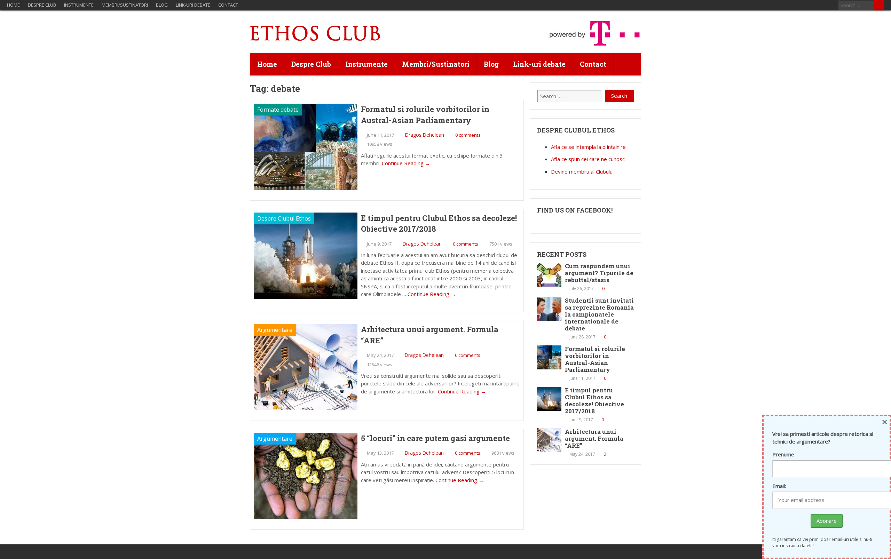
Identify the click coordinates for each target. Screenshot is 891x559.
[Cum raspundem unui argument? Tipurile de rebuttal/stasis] (549, 275)
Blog (162, 5)
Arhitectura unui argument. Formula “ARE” (429, 334)
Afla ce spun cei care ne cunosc (588, 158)
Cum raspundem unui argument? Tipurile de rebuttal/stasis (599, 273)
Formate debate (278, 109)
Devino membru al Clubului (582, 171)
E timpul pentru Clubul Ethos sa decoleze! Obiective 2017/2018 (439, 223)
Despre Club (42, 5)
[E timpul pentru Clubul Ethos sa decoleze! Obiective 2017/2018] (549, 399)
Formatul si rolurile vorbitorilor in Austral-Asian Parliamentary (425, 114)
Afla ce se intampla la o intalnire (588, 146)
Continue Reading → (406, 163)
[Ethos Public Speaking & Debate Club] (315, 38)
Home (13, 5)
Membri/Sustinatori (125, 5)
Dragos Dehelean (424, 134)
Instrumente (79, 5)
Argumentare (274, 330)
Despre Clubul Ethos (284, 218)
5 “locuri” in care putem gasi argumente (435, 438)
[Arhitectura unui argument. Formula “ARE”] (549, 440)
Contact (228, 5)
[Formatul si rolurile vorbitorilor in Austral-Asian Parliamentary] (549, 357)
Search (879, 5)
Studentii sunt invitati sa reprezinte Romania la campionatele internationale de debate (599, 314)
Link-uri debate (193, 5)
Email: (779, 485)
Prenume (783, 454)
